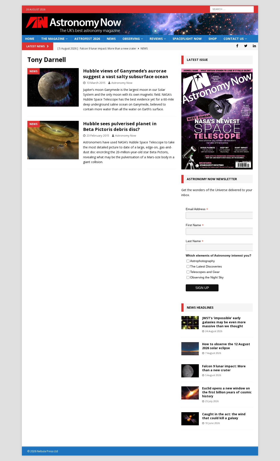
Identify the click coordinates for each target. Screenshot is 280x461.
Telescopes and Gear (205, 272)
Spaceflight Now (187, 39)
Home (29, 39)
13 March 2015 (96, 83)
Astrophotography (202, 261)
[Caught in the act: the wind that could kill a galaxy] (190, 418)
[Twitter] (246, 45)
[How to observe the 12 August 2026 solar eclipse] (190, 348)
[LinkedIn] (254, 45)
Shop (212, 39)
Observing (131, 39)
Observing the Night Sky (207, 277)
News (111, 39)
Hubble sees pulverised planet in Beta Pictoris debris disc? (120, 126)
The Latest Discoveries (206, 266)
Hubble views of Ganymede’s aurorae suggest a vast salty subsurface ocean (125, 73)
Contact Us (234, 39)
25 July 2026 (212, 401)
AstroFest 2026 (87, 39)
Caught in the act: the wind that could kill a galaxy (223, 416)
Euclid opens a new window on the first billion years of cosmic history (227, 392)
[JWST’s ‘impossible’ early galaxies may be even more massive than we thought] (190, 322)
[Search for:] (232, 9)
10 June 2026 (212, 423)
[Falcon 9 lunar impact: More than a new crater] (190, 370)
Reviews (156, 39)
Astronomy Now (121, 83)
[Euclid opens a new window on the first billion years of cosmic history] (190, 392)
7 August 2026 (213, 353)
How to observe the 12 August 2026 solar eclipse (226, 346)
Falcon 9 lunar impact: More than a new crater (224, 368)
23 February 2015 (98, 135)
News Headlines (200, 307)
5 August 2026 (213, 375)
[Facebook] (237, 45)
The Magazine (53, 39)
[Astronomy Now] (140, 32)
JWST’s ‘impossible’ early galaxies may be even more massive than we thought (224, 322)
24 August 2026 (213, 331)
